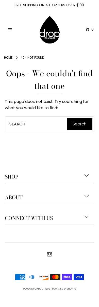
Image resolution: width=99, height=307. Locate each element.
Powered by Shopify (64, 288)
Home (8, 57)
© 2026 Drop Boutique (36, 288)
